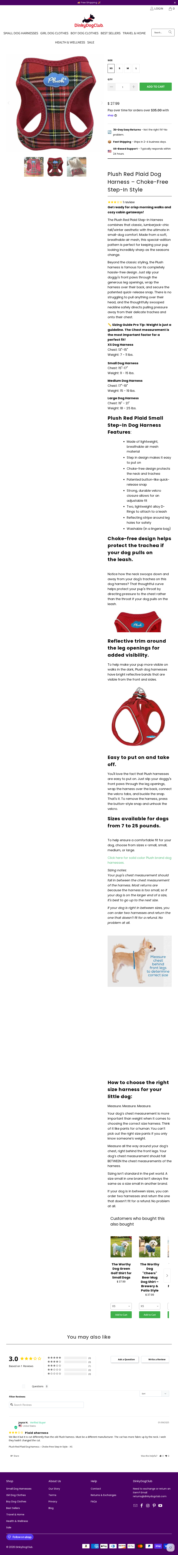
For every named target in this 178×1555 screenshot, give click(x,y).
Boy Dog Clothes (16, 1501)
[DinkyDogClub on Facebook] (141, 1506)
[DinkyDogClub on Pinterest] (154, 1506)
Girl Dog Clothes (16, 1495)
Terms (52, 1495)
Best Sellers (13, 1508)
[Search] (170, 32)
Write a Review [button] (156, 1359)
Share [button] (16, 1455)
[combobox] (121, 1306)
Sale (8, 1527)
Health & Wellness (17, 1521)
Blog (51, 1508)
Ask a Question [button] (126, 1359)
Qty (110, 79)
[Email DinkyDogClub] (135, 1506)
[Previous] (9, 103)
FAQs (94, 1501)
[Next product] (167, 1276)
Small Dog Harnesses (18, 1488)
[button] (162, 1455)
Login (158, 8)
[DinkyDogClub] (89, 21)
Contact (96, 1488)
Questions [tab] (37, 1386)
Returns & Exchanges (103, 1495)
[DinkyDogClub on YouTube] (160, 1506)
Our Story (54, 1488)
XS (111, 68)
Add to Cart (121, 1314)
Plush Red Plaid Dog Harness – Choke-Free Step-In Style (38, 1446)
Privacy (52, 1501)
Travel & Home (15, 1514)
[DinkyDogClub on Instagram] (148, 1506)
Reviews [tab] (15, 1386)
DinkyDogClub (24, 1547)
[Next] (101, 103)
